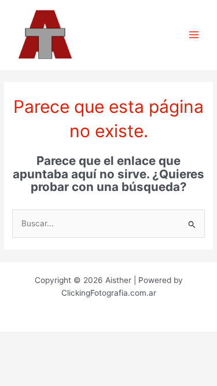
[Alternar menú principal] (194, 35)
